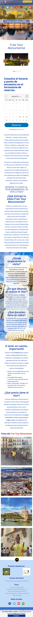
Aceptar (16, 615)
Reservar (16, 125)
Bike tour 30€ (17, 595)
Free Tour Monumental (17, 587)
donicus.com (20, 129)
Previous (5, 60)
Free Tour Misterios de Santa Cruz (17, 589)
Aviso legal (23, 609)
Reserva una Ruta (27, 1)
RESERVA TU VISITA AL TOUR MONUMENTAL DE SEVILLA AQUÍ (16, 189)
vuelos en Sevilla (14, 581)
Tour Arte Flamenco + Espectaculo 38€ (17, 593)
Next (27, 60)
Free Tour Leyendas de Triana (17, 591)
